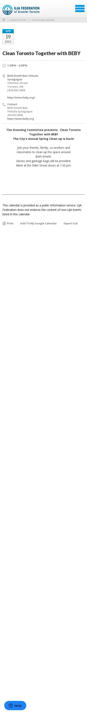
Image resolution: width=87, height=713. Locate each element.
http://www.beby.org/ (21, 97)
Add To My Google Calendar (38, 223)
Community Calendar (43, 19)
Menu (80, 8)
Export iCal (70, 223)
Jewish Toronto (18, 19)
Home (3, 20)
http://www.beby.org (20, 118)
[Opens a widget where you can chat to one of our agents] (15, 706)
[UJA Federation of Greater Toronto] (21, 10)
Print (10, 223)
